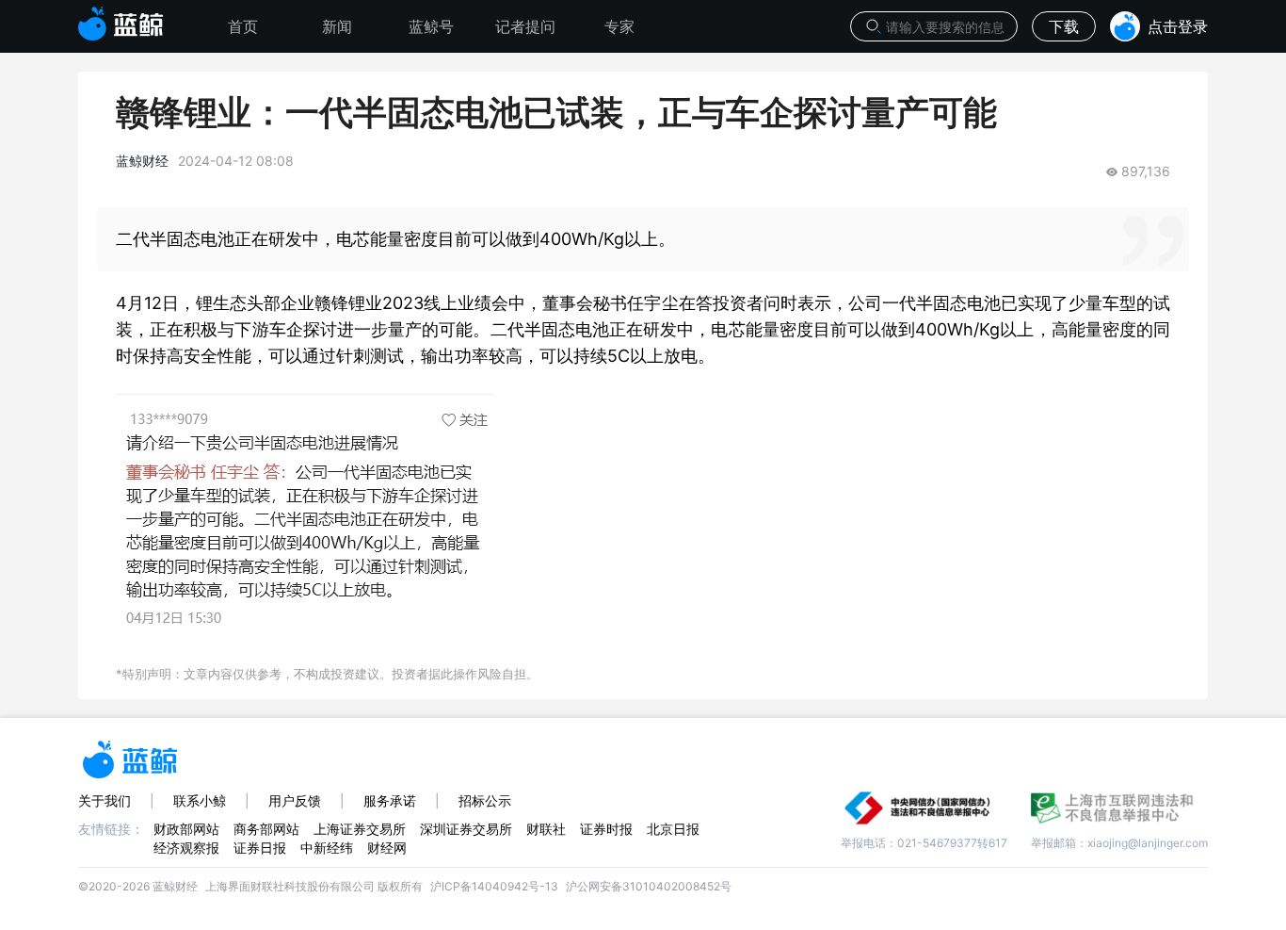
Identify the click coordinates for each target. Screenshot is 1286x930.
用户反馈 (294, 800)
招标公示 (484, 800)
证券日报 (259, 848)
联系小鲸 (199, 800)
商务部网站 (266, 829)
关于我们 (104, 800)
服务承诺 (389, 800)
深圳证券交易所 (466, 829)
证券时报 (606, 829)
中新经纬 (326, 848)
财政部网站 (186, 829)
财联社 (546, 829)
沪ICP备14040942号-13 (494, 886)
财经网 (387, 848)
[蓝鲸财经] (121, 17)
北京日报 (673, 829)
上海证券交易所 (359, 829)
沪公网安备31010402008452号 (648, 886)
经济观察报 (186, 848)
